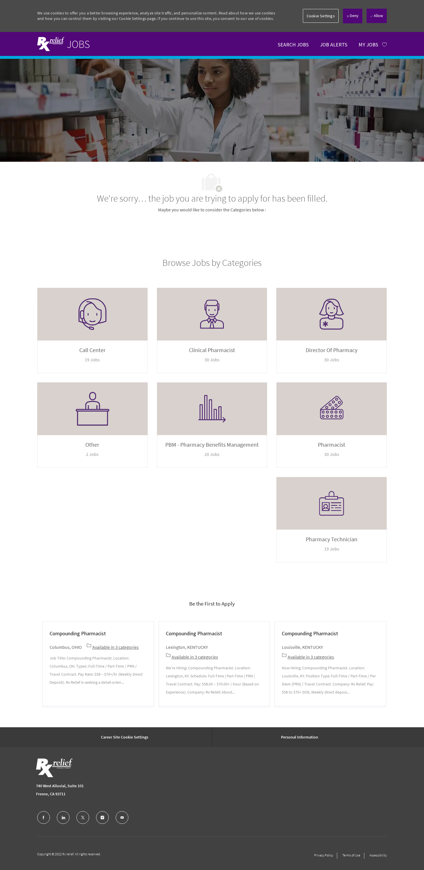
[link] (63, 44)
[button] (321, 16)
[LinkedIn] (63, 817)
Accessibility (378, 855)
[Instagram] (102, 817)
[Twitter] (82, 817)
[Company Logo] (54, 767)
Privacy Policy (323, 855)
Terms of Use (351, 855)
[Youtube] (122, 817)
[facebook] (43, 817)
